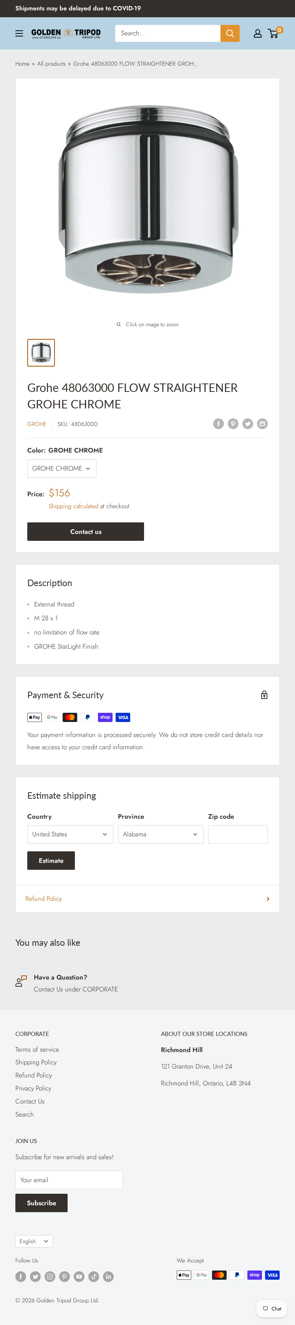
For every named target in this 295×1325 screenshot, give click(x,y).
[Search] (230, 33)
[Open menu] (19, 33)
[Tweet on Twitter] (247, 423)
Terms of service (37, 1049)
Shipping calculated (73, 506)
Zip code (221, 816)
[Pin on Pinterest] (233, 423)
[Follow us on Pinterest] (64, 1276)
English (28, 1241)
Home (22, 63)
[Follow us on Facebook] (20, 1276)
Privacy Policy (33, 1088)
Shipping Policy (35, 1062)
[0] (273, 33)
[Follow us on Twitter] (35, 1276)
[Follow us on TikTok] (93, 1276)
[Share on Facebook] (218, 423)
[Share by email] (262, 423)
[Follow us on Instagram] (50, 1276)
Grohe (36, 424)
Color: (65, 450)
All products (51, 63)
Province (131, 816)
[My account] (258, 33)
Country (39, 816)
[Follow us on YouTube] (79, 1276)
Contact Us (30, 1101)
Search (24, 1114)
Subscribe (41, 1203)
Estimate (51, 860)
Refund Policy (43, 898)
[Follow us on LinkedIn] (108, 1276)
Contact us (85, 531)
